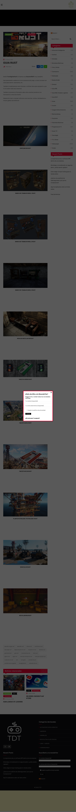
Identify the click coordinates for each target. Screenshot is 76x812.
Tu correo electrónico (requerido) (34, 405)
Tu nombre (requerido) (31, 401)
